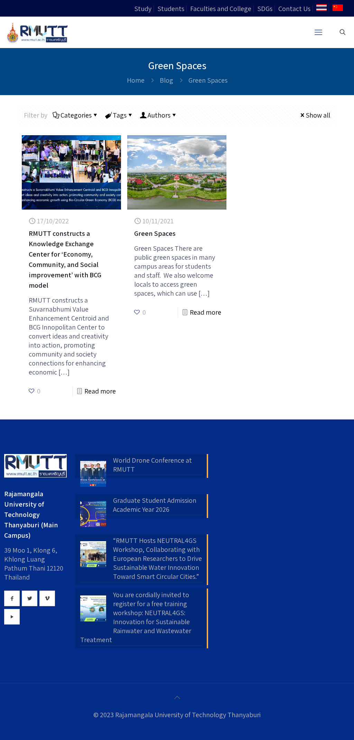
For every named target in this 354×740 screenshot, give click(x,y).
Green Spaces (155, 233)
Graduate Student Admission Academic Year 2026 (154, 505)
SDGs (264, 8)
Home (136, 80)
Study (142, 8)
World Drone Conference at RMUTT (152, 465)
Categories (76, 115)
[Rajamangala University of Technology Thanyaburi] (38, 32)
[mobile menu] (318, 32)
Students (170, 8)
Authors (159, 115)
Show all (318, 115)
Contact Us (294, 8)
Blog (166, 80)
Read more (100, 391)
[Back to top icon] (177, 697)
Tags (120, 115)
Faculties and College (220, 8)
